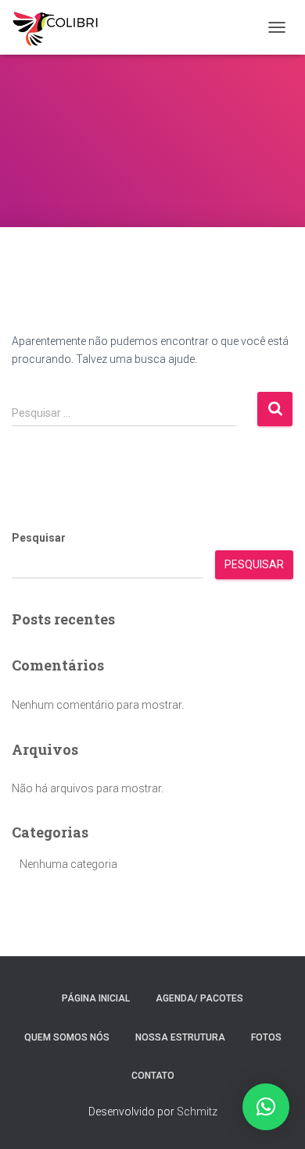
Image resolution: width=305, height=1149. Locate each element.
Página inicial (96, 998)
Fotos (266, 1037)
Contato (152, 1075)
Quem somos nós (66, 1037)
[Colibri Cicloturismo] (61, 27)
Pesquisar (39, 538)
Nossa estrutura (180, 1037)
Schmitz (197, 1111)
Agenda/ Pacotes (199, 998)
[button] (265, 1106)
